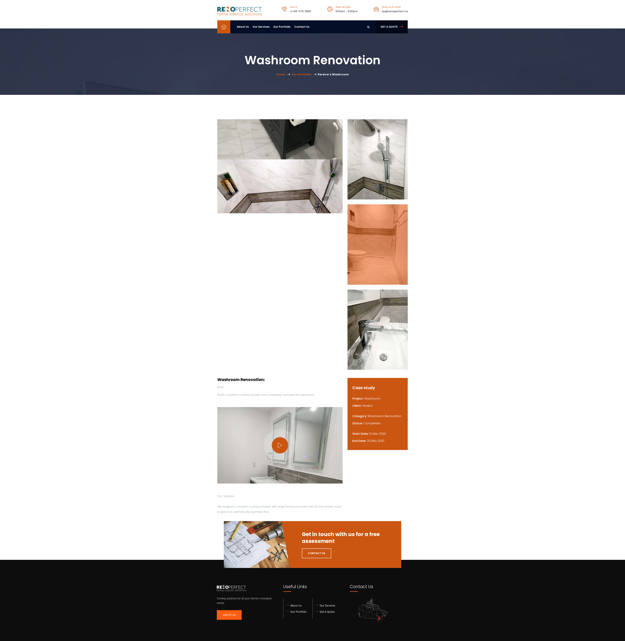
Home (281, 74)
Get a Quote (389, 27)
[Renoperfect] (239, 10)
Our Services (261, 27)
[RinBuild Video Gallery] (280, 445)
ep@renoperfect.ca (395, 11)
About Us (243, 27)
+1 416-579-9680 (300, 11)
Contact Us (301, 27)
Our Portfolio (282, 27)
